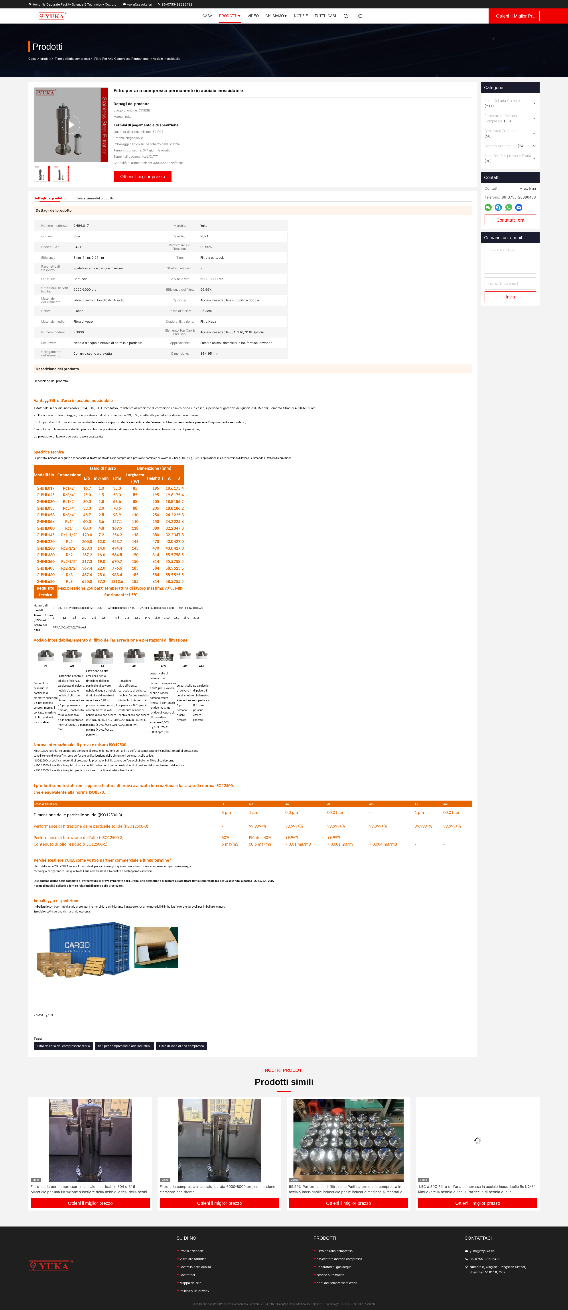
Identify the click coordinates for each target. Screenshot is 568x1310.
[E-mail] (519, 207)
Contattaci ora (510, 220)
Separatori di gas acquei (334, 1267)
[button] (36, 1149)
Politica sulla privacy (194, 1291)
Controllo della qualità (195, 1267)
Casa (207, 16)
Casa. (32, 58)
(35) (501, 118)
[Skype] (498, 207)
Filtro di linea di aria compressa (181, 1046)
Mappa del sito (190, 1283)
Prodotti (228, 16)
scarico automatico (330, 1275)
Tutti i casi (325, 16)
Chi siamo (274, 16)
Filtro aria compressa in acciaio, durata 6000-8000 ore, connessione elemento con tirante (88, 1189)
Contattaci (187, 1275)
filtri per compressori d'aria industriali (124, 1046)
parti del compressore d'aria (337, 1283)
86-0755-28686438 (176, 4)
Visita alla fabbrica (193, 1259)
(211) (505, 103)
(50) (505, 133)
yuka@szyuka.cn (139, 4)
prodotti (45, 58)
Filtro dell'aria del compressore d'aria (63, 1046)
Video (253, 16)
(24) (505, 146)
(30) (508, 158)
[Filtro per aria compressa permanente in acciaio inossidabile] (71, 124)
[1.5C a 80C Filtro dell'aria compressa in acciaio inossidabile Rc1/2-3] (348, 1140)
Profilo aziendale (192, 1251)
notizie (301, 16)
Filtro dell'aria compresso (72, 58)
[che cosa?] (508, 207)
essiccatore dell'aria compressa (339, 1259)
